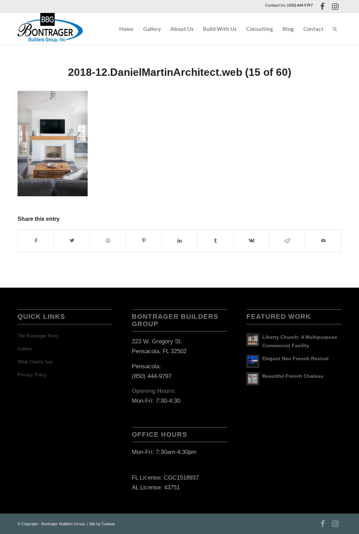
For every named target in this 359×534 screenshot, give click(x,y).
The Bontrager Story (38, 335)
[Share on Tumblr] (215, 241)
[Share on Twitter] (71, 241)
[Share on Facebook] (36, 241)
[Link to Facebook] (322, 6)
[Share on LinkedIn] (179, 241)
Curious (108, 524)
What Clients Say (35, 361)
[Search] (334, 29)
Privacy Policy (32, 374)
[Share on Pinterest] (143, 241)
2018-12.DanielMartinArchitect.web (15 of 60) (179, 72)
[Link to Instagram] (335, 6)
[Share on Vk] (251, 241)
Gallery (25, 348)
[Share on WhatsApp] (108, 241)
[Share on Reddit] (287, 241)
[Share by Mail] (323, 241)
